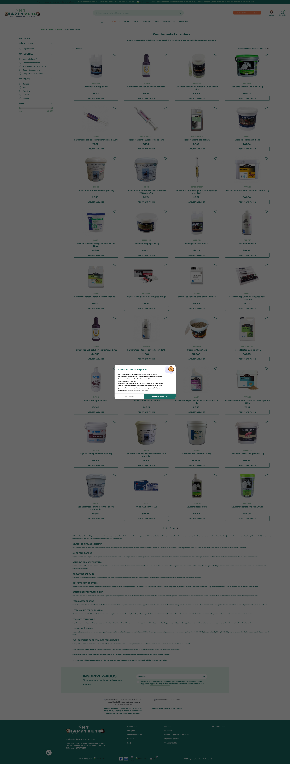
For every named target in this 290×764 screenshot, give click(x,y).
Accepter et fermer (160, 396)
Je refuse (145, 390)
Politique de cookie (134, 390)
